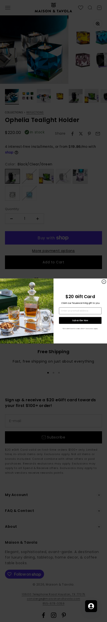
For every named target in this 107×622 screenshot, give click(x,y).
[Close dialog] (104, 282)
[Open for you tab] (91, 606)
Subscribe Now (80, 320)
